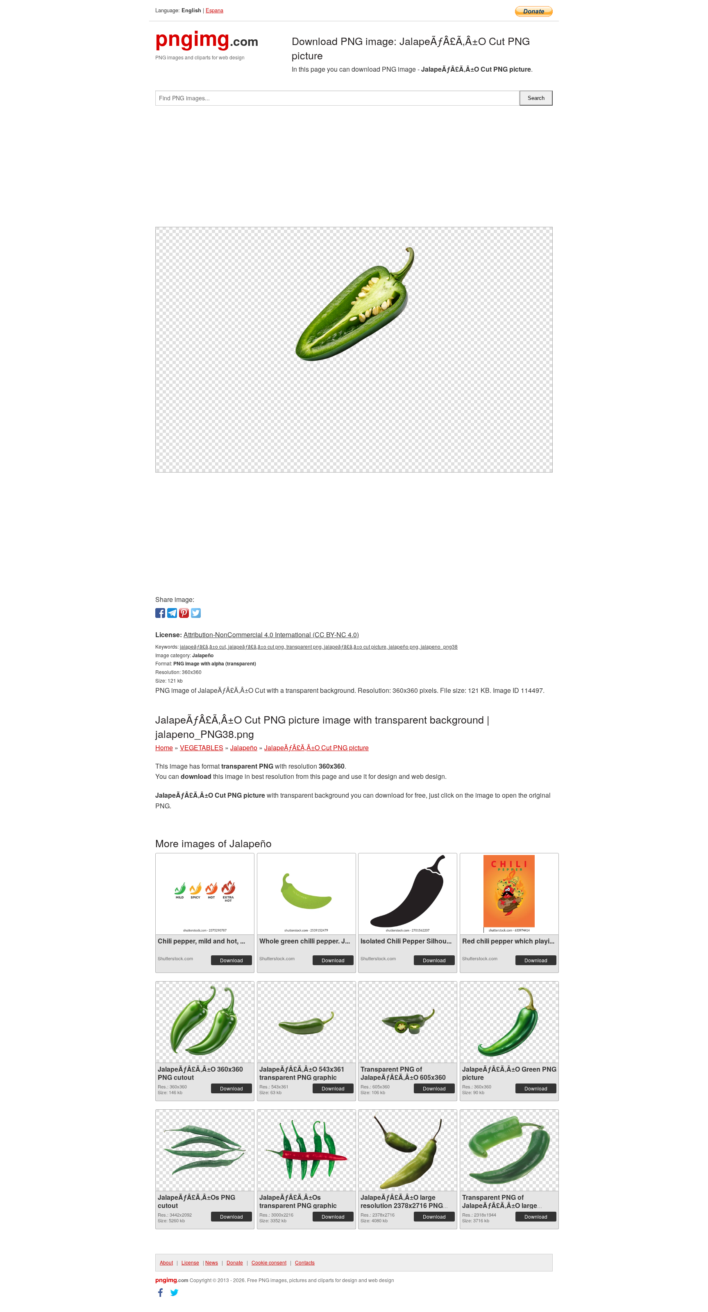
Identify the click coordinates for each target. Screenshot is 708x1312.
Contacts (305, 1262)
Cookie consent (269, 1262)
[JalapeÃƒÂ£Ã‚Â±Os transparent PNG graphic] (306, 1150)
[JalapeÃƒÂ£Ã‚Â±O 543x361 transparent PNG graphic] (306, 1022)
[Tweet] (196, 613)
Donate (235, 1262)
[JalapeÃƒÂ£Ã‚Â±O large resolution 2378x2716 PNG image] (408, 1150)
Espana (214, 10)
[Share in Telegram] (172, 613)
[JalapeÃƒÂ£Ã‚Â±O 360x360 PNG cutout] (205, 1022)
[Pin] (184, 613)
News (211, 1262)
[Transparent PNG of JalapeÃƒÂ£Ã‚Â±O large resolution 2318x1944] (509, 1150)
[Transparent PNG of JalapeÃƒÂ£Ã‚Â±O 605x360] (408, 1022)
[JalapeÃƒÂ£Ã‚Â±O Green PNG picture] (509, 1022)
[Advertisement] (354, 169)
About (166, 1262)
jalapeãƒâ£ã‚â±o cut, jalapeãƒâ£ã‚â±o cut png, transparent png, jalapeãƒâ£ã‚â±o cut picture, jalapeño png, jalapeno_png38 (319, 646)
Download (231, 960)
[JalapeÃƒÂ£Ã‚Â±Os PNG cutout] (205, 1150)
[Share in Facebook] (160, 613)
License (190, 1262)
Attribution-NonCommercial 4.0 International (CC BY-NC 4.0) (271, 634)
